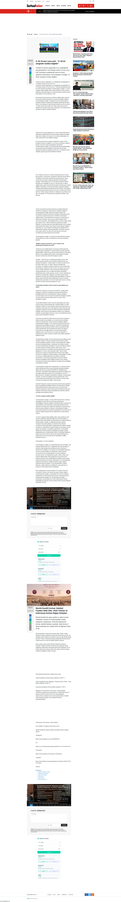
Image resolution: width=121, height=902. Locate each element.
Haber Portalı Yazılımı (33, 898)
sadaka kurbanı (41, 778)
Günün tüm (90, 11)
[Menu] (80, 6)
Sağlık (69, 5)
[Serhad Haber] (35, 5)
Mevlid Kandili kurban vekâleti (44, 771)
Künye (54, 894)
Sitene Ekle (48, 1)
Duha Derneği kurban (42, 779)
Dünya (58, 5)
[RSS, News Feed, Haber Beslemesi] (92, 894)
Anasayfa (49, 894)
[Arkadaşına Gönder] (30, 78)
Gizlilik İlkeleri (64, 894)
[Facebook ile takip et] (86, 894)
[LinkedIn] (30, 73)
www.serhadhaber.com (5, 901)
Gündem (47, 5)
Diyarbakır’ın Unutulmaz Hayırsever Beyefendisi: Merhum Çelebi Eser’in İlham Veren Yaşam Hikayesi (60, 11)
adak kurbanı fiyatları (42, 775)
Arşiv (43, 1)
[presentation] (31, 11)
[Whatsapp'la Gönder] (30, 75)
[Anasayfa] (27, 1)
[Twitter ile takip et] (89, 894)
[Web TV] (90, 1)
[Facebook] (30, 68)
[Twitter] (30, 71)
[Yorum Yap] (30, 82)
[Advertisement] (60, 23)
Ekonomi (63, 5)
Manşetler (31, 1)
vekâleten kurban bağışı (43, 773)
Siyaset (53, 5)
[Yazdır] (30, 80)
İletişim (58, 894)
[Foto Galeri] (93, 1)
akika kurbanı (40, 776)
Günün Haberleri (38, 1)
